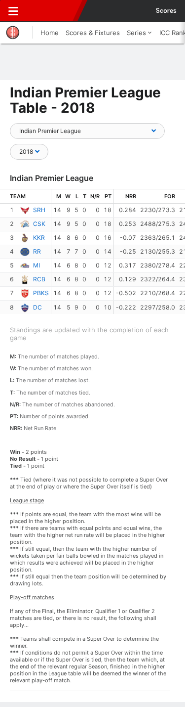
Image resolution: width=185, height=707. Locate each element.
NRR (130, 196)
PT (108, 196)
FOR (169, 196)
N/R (95, 196)
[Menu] (13, 11)
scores (166, 10)
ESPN (53, 11)
